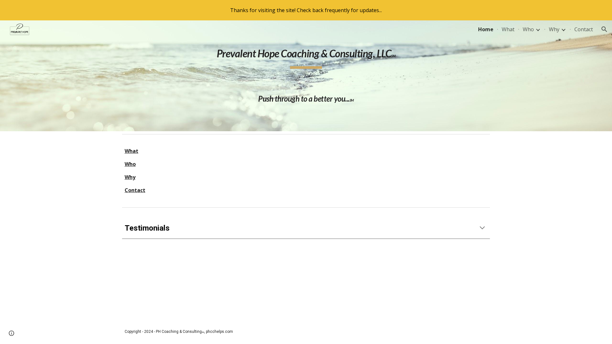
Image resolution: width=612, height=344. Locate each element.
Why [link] (554, 29)
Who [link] (528, 29)
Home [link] (485, 29)
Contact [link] (583, 29)
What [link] (508, 29)
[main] (306, 75)
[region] (306, 10)
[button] (604, 29)
